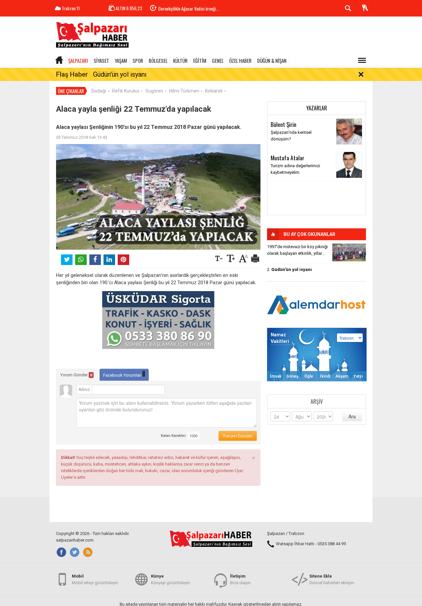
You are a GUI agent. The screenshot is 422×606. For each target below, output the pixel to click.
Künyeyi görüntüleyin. (171, 579)
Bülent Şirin (283, 124)
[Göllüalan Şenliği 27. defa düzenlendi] (349, 252)
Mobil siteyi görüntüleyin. (95, 579)
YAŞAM (121, 60)
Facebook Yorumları (122, 375)
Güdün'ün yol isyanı (119, 74)
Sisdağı (98, 91)
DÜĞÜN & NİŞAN (271, 60)
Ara (352, 416)
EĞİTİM (199, 60)
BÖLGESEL (158, 60)
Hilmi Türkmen (184, 91)
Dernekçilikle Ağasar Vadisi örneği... (188, 8)
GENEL (218, 60)
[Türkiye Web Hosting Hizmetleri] (316, 304)
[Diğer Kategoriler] (362, 60)
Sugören (154, 91)
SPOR (138, 60)
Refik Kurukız (125, 91)
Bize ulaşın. (241, 579)
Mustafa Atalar (287, 157)
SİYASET (101, 60)
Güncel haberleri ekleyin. (332, 579)
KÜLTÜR (180, 60)
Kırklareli (214, 91)
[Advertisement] (253, 36)
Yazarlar (316, 108)
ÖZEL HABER (240, 60)
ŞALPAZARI (78, 60)
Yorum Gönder (76, 374)
